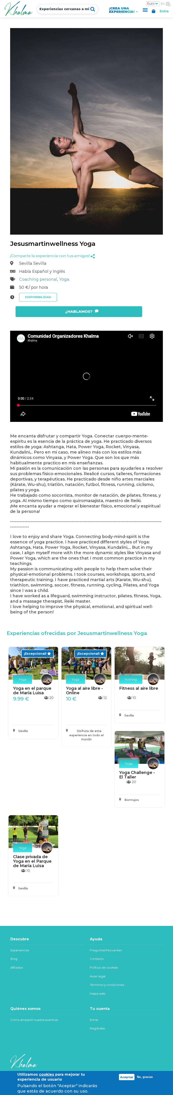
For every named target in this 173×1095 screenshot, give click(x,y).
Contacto (97, 959)
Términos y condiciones (107, 985)
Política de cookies (104, 967)
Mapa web (97, 993)
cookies (46, 1074)
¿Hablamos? (79, 311)
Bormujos (131, 800)
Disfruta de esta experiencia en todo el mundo (86, 735)
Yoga (64, 279)
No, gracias (145, 1077)
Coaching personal (38, 279)
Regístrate (97, 1028)
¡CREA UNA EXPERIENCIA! (122, 10)
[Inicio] (20, 8)
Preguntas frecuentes (106, 950)
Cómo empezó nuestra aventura (34, 1020)
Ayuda (145, 10)
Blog (13, 959)
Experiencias (19, 950)
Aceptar (126, 1077)
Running (131, 679)
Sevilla (23, 731)
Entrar (94, 1020)
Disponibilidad (38, 297)
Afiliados (16, 967)
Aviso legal (97, 976)
